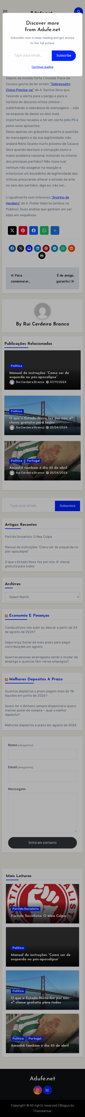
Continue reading (42, 67)
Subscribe (64, 55)
